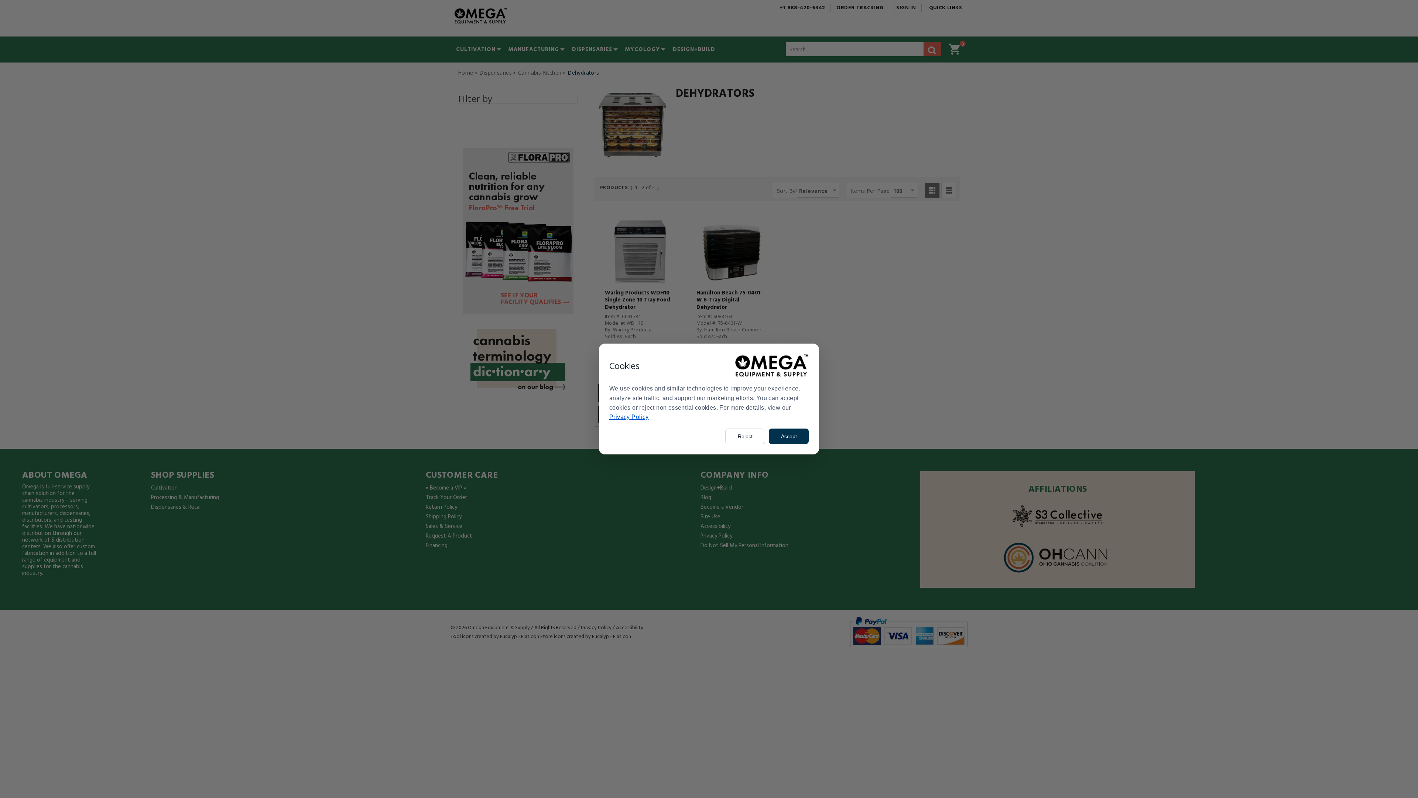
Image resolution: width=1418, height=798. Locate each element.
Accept (789, 436)
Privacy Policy (629, 417)
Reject (745, 436)
